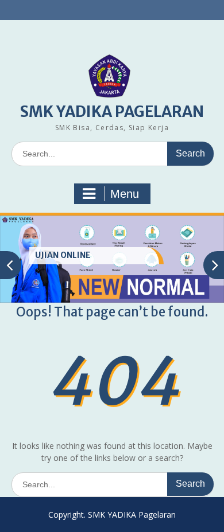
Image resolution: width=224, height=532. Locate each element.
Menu (124, 193)
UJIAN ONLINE (63, 255)
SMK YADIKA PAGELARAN (112, 111)
